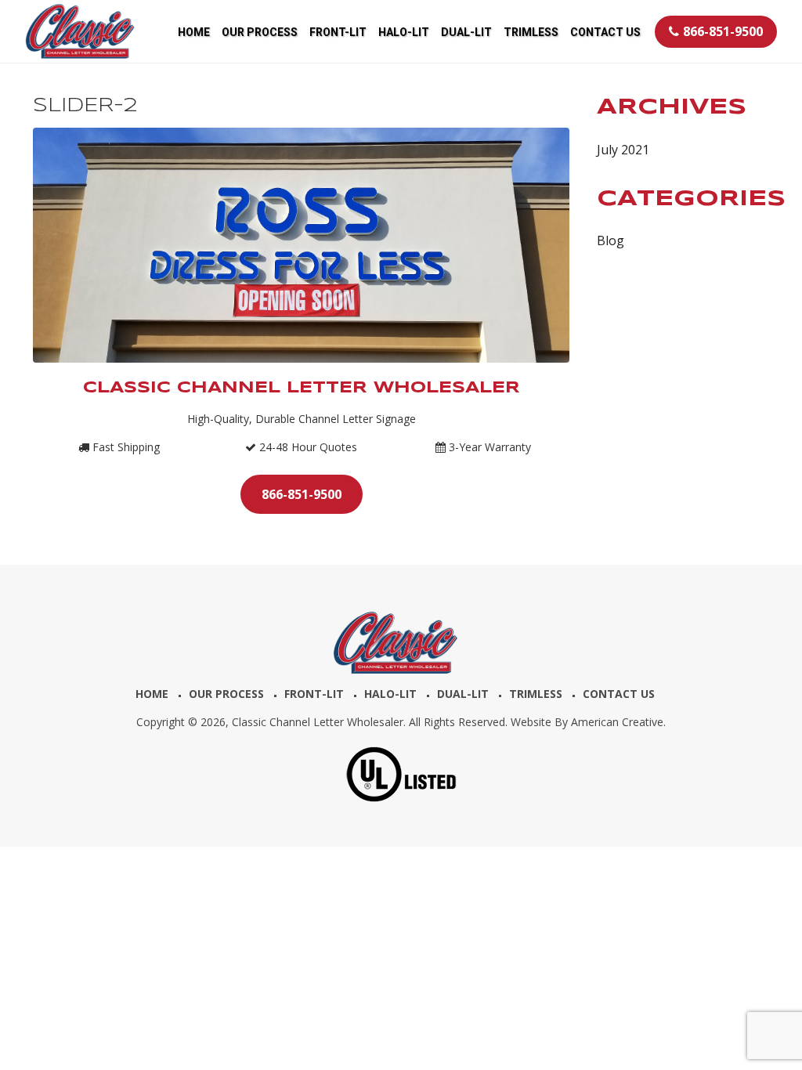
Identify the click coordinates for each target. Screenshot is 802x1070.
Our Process (226, 693)
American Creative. (618, 721)
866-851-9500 (723, 31)
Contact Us (619, 693)
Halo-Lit (390, 693)
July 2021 (623, 149)
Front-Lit (314, 693)
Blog (610, 240)
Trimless (535, 693)
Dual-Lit (463, 693)
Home (151, 693)
